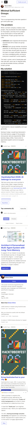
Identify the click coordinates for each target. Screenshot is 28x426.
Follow (14, 281)
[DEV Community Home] (6, 2)
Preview (14, 219)
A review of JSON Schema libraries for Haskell (13, 321)
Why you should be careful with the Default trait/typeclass (13, 314)
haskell (3, 16)
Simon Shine (8, 5)
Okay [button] (4, 423)
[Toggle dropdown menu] (26, 146)
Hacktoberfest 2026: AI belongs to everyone (12, 178)
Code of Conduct (10, 223)
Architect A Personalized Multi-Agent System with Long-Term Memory (13, 247)
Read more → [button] (5, 268)
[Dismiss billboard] (26, 392)
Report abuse (19, 223)
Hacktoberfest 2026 (19, 188)
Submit (6, 219)
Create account (22, 2)
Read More (5, 203)
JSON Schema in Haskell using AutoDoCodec (13, 307)
